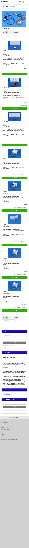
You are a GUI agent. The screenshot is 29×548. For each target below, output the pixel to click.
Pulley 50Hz (5, 191)
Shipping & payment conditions (7, 436)
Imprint (2, 424)
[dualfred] (5, 2)
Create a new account (7, 345)
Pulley (4, 158)
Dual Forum (5, 393)
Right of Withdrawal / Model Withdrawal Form (10, 439)
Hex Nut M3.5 (6, 121)
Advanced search (14, 409)
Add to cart (14, 74)
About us (3, 432)
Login (14, 342)
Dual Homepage (6, 394)
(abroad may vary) (21, 63)
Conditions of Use (4, 427)
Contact (2, 434)
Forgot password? (6, 347)
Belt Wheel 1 (5, 50)
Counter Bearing (6, 87)
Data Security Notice (5, 429)
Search (14, 406)
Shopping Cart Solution (9, 546)
